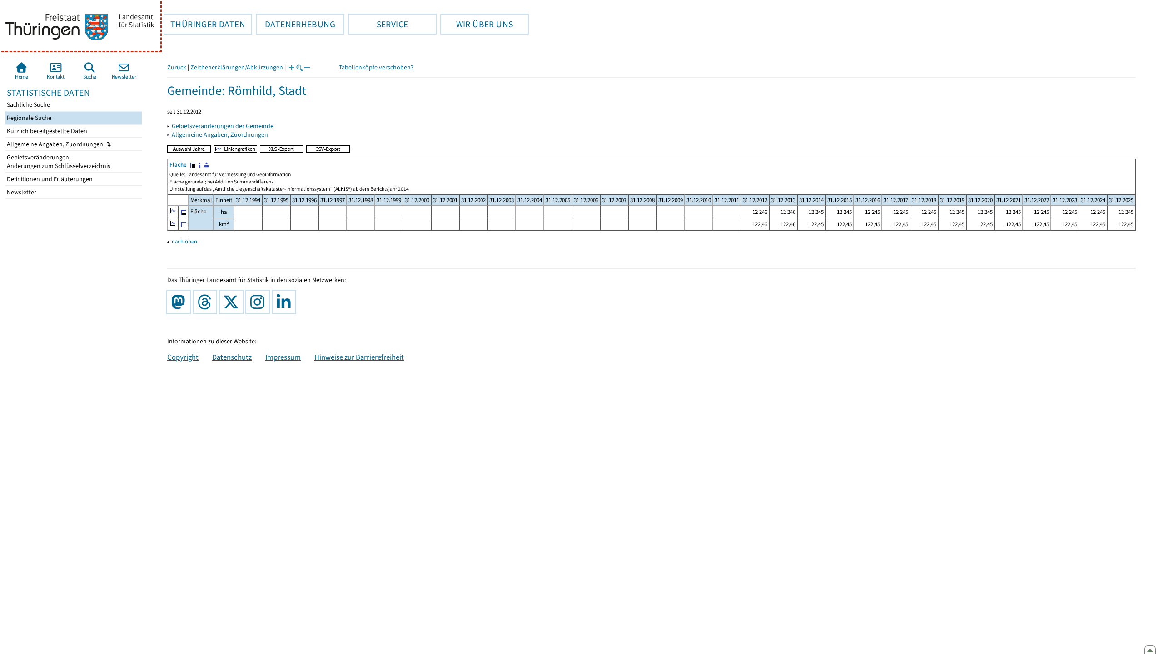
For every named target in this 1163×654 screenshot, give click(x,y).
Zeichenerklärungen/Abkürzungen (236, 67)
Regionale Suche (28, 118)
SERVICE (378, 24)
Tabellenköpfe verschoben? (376, 67)
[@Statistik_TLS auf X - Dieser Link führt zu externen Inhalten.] (233, 302)
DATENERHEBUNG (295, 24)
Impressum (283, 357)
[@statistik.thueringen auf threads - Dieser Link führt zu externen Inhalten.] (207, 302)
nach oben (184, 241)
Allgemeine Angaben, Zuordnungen (55, 144)
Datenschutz (232, 357)
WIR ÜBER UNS (476, 24)
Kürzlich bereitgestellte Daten (46, 131)
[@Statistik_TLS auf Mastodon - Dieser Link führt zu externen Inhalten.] (180, 302)
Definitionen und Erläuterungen (49, 179)
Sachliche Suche (27, 104)
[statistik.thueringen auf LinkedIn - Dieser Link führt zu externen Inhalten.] (286, 302)
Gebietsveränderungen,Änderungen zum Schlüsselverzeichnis (57, 161)
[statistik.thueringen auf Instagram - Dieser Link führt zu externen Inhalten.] (259, 302)
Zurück (176, 67)
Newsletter (20, 192)
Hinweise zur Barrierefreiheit (359, 357)
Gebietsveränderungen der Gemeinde (222, 126)
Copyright (183, 357)
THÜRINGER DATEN (204, 24)
